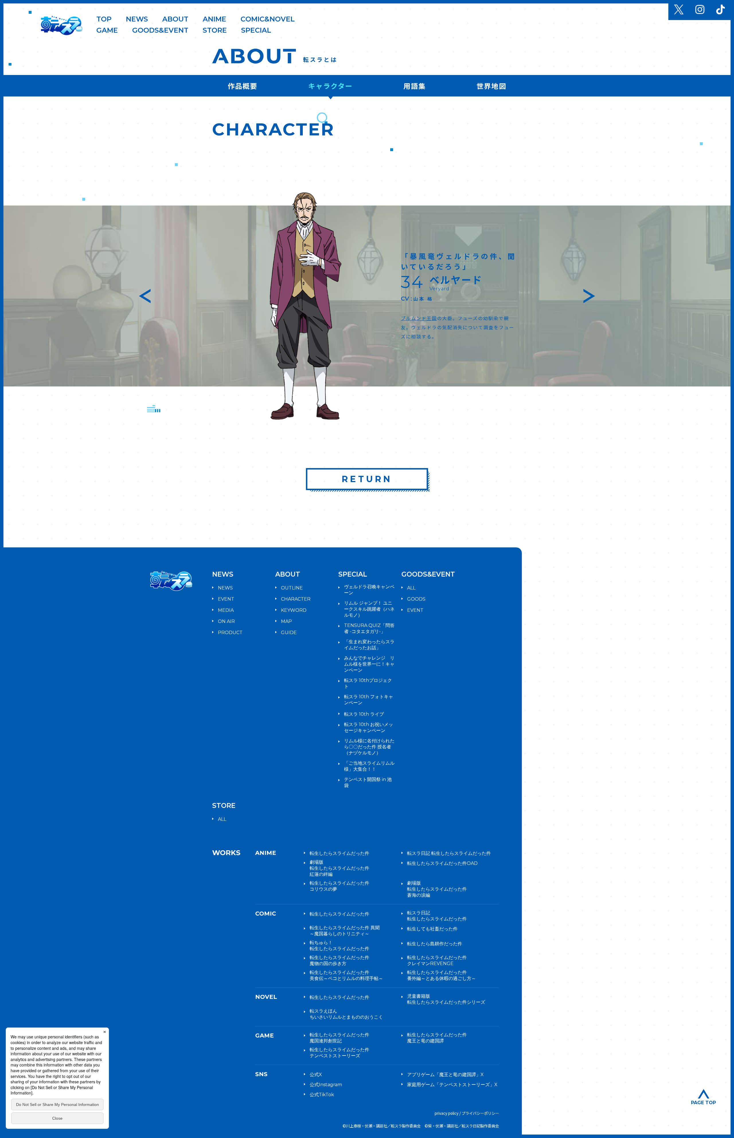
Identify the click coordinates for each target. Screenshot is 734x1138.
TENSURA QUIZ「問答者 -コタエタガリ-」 (369, 628)
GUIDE (289, 632)
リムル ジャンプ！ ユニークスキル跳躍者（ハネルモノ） (369, 609)
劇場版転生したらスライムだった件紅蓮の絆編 (339, 868)
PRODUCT (230, 632)
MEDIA (226, 610)
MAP (286, 621)
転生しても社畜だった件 (432, 929)
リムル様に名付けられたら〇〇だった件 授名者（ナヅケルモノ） (369, 747)
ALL (411, 588)
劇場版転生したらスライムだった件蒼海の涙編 (437, 889)
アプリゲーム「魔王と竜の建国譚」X (445, 1074)
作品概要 (242, 86)
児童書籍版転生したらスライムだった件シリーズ (446, 999)
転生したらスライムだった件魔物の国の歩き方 (339, 960)
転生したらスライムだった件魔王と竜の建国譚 (437, 1038)
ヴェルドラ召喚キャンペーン (369, 589)
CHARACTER (296, 599)
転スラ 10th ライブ (364, 714)
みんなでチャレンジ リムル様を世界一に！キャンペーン (369, 664)
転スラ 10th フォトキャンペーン (368, 699)
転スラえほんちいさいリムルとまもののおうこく (346, 1014)
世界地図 (491, 86)
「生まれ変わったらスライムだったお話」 (369, 644)
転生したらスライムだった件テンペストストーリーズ (339, 1052)
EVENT (226, 599)
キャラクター (330, 86)
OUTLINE (292, 588)
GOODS (416, 599)
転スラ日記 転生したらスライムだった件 (449, 853)
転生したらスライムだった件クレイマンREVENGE (437, 960)
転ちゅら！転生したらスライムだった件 (339, 945)
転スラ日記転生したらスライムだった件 (437, 916)
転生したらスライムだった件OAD (442, 863)
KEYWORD (294, 610)
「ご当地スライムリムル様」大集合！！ (369, 766)
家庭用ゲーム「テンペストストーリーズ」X (452, 1084)
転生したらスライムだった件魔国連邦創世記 (339, 1038)
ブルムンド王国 (419, 318)
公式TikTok (322, 1094)
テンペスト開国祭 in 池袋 (368, 782)
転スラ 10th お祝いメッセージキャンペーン (368, 727)
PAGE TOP (703, 1102)
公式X (316, 1074)
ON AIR (226, 621)
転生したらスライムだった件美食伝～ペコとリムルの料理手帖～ (346, 975)
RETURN (367, 479)
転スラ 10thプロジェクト (368, 683)
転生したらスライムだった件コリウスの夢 (339, 886)
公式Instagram (326, 1084)
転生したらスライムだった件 (339, 853)
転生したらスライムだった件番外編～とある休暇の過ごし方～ (441, 975)
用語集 (414, 86)
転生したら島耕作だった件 (434, 943)
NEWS (225, 588)
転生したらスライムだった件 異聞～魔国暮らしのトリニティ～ (345, 930)
